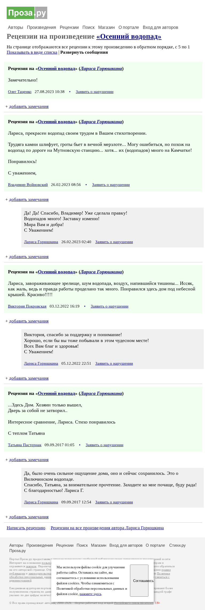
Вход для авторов (160, 27)
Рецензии (69, 27)
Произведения (41, 27)
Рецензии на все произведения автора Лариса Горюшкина (107, 527)
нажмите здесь (90, 594)
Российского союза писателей (133, 602)
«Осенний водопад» (128, 36)
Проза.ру (17, 550)
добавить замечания (29, 106)
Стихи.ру (177, 545)
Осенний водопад (56, 68)
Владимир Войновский (28, 184)
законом (31, 566)
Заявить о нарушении (94, 92)
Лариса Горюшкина (101, 68)
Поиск (88, 27)
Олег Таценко (19, 92)
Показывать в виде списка (32, 52)
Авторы (15, 27)
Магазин (106, 27)
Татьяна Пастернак (24, 445)
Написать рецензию (26, 527)
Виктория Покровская (27, 306)
